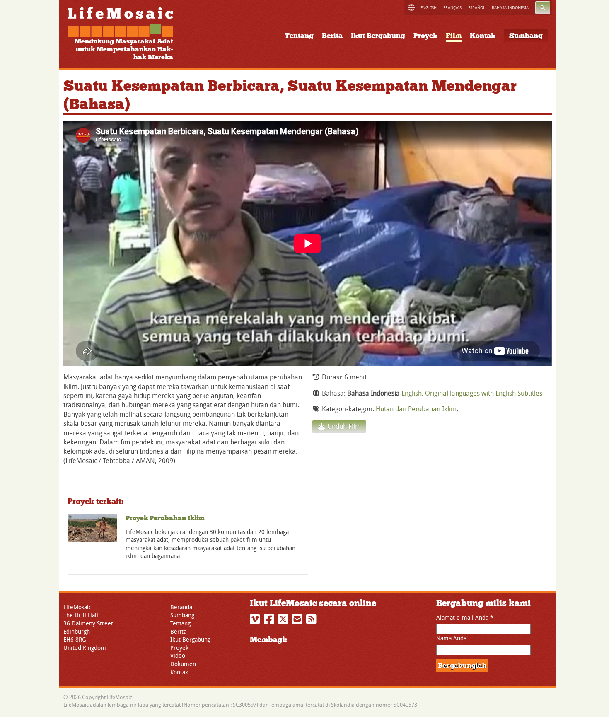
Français (452, 7)
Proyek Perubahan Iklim (165, 518)
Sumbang (526, 35)
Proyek (425, 35)
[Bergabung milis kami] (298, 621)
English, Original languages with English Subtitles (471, 393)
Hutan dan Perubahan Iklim (416, 408)
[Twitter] (284, 621)
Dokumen (183, 664)
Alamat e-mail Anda (464, 617)
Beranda (181, 607)
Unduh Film (343, 426)
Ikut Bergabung (378, 35)
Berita (332, 35)
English (428, 7)
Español (476, 7)
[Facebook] (270, 621)
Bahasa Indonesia (510, 7)
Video (177, 655)
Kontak (482, 35)
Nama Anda (451, 638)
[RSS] (312, 621)
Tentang (299, 35)
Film (454, 35)
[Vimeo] (256, 621)
